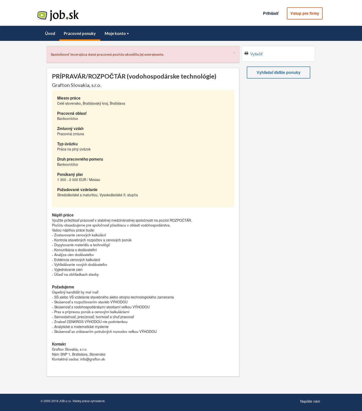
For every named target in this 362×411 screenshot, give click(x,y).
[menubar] (181, 33)
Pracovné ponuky (80, 33)
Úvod (50, 33)
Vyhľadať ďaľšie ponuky (278, 72)
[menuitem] (50, 33)
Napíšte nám (310, 401)
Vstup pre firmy (304, 13)
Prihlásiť (270, 13)
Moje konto (115, 33)
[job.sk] (58, 20)
